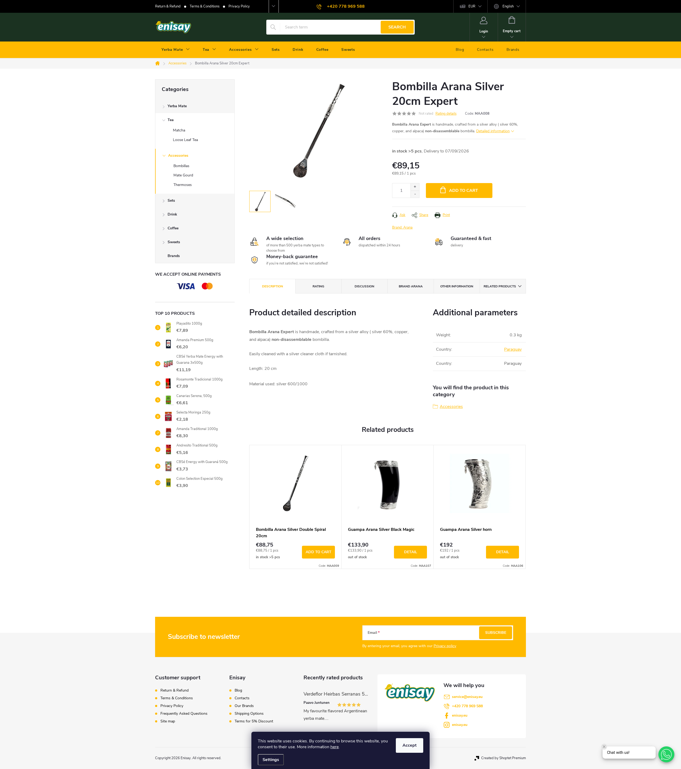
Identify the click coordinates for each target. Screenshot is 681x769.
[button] (666, 754)
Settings (271, 760)
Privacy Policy (239, 6)
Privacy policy (445, 645)
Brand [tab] (411, 286)
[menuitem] (175, 50)
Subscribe (495, 632)
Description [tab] (272, 286)
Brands (174, 255)
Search (397, 27)
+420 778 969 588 (467, 706)
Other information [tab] (456, 286)
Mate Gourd (183, 175)
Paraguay (513, 349)
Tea (171, 119)
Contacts (242, 698)
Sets (171, 200)
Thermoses (182, 184)
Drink (172, 214)
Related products (500, 286)
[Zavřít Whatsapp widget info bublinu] (604, 747)
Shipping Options (249, 714)
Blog (238, 690)
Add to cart (463, 190)
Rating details (445, 113)
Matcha (179, 130)
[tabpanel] (296, 507)
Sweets (174, 242)
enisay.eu (459, 715)
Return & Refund (168, 6)
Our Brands (244, 706)
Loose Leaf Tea (185, 139)
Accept (409, 745)
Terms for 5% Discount (254, 721)
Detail (410, 552)
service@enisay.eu (467, 696)
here (334, 747)
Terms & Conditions (204, 6)
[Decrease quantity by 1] (414, 194)
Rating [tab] (318, 286)
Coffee (173, 228)
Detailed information (493, 131)
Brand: (402, 227)
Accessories (178, 155)
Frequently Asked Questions (183, 713)
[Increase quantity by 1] (414, 187)
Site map (167, 721)
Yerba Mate (177, 106)
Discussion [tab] (364, 286)
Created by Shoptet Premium (503, 758)
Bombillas (181, 165)
